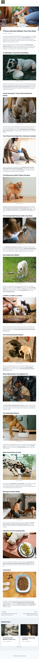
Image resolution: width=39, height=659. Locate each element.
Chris (5, 641)
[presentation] (9, 630)
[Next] (36, 635)
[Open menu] (37, 2)
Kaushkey (5, 33)
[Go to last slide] (3, 635)
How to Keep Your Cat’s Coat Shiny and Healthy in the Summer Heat (9, 613)
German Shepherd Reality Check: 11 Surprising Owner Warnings (30, 613)
